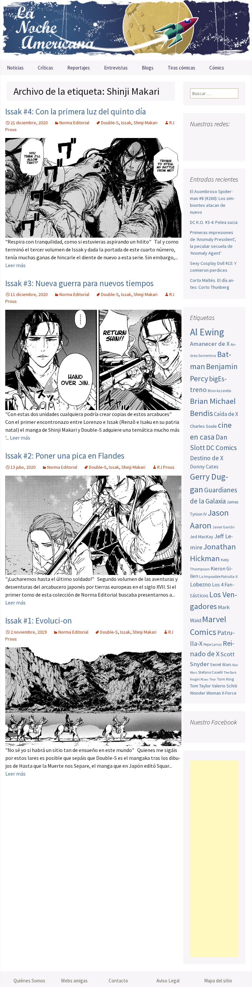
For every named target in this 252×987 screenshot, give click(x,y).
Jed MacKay (201, 537)
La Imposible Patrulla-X (218, 576)
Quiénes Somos (29, 980)
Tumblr (209, 148)
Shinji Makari (146, 123)
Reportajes (78, 68)
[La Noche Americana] (126, 30)
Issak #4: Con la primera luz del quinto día (75, 111)
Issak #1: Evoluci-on (38, 620)
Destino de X (206, 458)
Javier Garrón (223, 527)
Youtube (220, 137)
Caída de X (226, 414)
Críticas (45, 68)
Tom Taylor (200, 686)
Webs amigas (74, 980)
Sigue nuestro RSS (221, 148)
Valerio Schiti (224, 686)
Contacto (118, 980)
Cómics (216, 68)
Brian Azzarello (219, 390)
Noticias (15, 68)
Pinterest (196, 148)
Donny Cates (204, 466)
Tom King (225, 679)
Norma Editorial (74, 123)
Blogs (148, 68)
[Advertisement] (214, 858)
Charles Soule (203, 426)
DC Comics (221, 447)
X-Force (229, 693)
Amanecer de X (210, 343)
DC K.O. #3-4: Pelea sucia (214, 222)
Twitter (208, 137)
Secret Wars (220, 664)
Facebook (195, 137)
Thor (212, 679)
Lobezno (200, 584)
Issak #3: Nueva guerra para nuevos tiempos (79, 283)
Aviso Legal (168, 980)
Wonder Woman (205, 693)
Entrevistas (116, 68)
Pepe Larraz (212, 644)
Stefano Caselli (210, 672)
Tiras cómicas (181, 68)
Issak (126, 123)
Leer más (15, 265)
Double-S (110, 123)
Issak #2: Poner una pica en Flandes (64, 455)
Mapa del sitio (218, 980)
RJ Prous (166, 467)
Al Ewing (207, 332)
